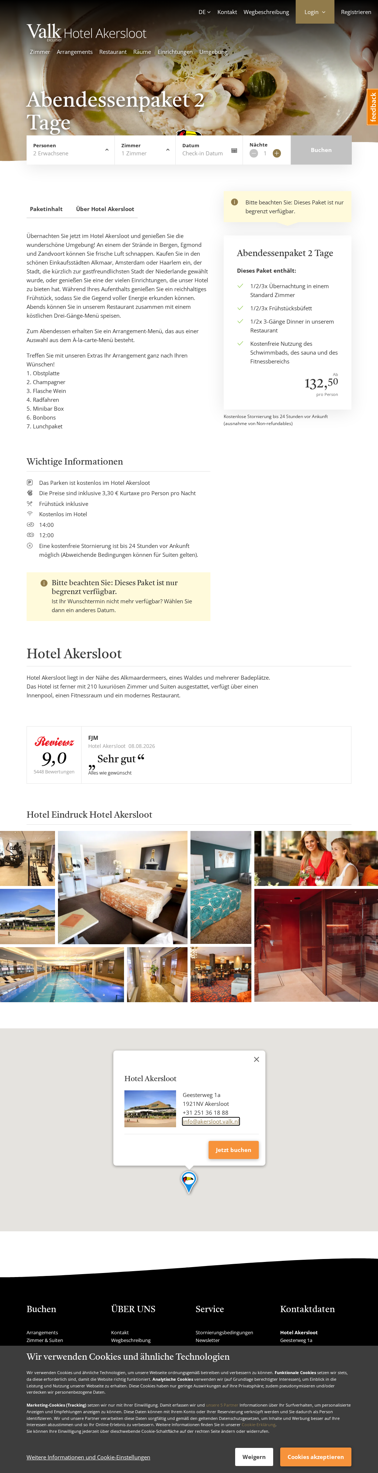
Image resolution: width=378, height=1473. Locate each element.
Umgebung (213, 51)
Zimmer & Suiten (45, 1340)
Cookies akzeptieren (316, 1456)
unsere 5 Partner (222, 1405)
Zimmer (40, 51)
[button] (189, 1183)
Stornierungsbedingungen (224, 1332)
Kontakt (227, 11)
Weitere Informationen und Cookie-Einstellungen (88, 1457)
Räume (142, 51)
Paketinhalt (46, 209)
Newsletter (208, 1340)
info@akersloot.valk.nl (211, 1121)
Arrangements (75, 51)
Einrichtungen (175, 51)
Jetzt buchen (233, 1149)
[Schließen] (256, 1059)
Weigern (254, 1456)
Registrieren (356, 11)
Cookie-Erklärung (258, 1424)
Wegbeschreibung (266, 11)
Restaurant (113, 51)
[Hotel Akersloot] (90, 39)
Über (105, 209)
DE (202, 11)
